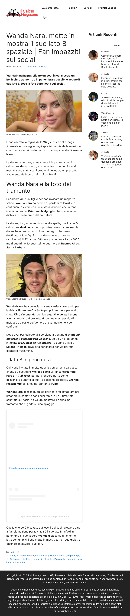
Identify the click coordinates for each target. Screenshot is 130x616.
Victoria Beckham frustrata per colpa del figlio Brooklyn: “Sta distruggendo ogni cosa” (111, 161)
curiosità (14, 552)
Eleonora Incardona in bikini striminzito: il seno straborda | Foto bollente (112, 82)
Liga (44, 17)
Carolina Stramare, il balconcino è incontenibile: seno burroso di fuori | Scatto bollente (112, 61)
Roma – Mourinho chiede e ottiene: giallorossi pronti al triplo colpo (45, 555)
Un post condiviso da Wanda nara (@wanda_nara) (44, 516)
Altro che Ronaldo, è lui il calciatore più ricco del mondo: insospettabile (112, 102)
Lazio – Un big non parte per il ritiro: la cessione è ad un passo (112, 121)
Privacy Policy (65, 582)
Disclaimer (81, 582)
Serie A (73, 7)
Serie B (88, 7)
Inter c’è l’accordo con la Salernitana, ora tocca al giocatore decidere (112, 141)
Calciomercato (50, 7)
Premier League (107, 7)
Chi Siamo (49, 582)
